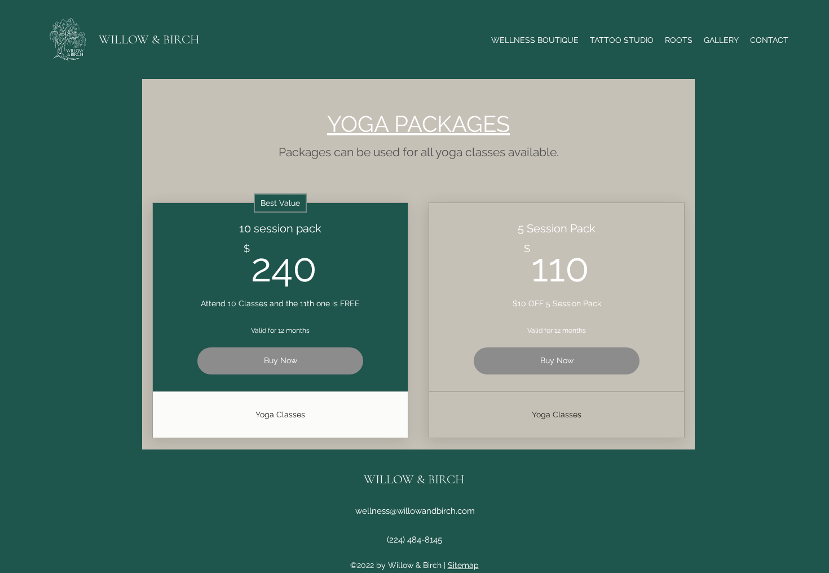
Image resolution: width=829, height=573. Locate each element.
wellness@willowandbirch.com (415, 511)
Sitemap (463, 565)
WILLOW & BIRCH (149, 39)
